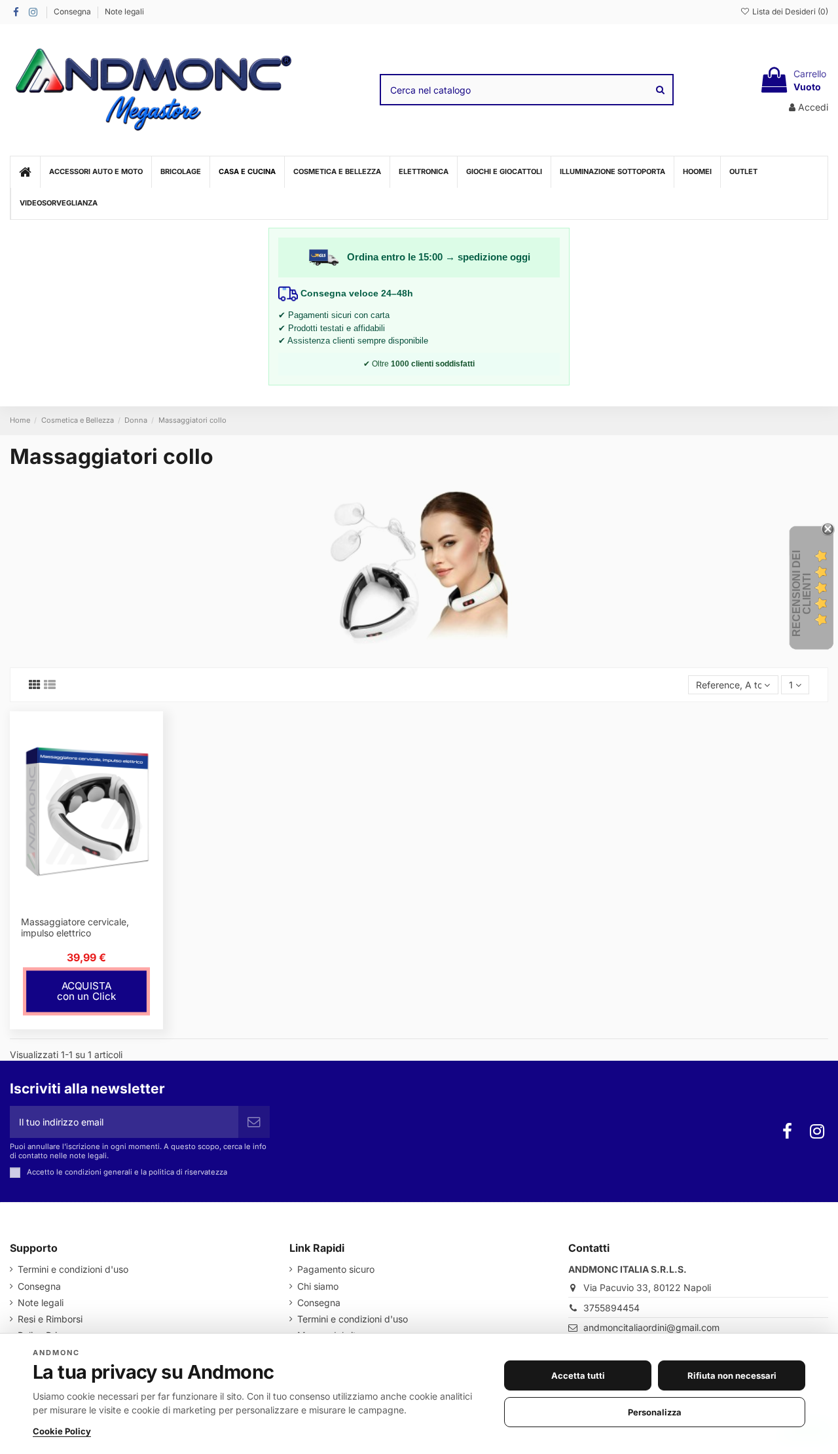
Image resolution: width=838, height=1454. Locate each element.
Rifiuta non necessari (731, 1375)
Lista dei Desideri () (789, 11)
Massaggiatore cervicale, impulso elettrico (75, 927)
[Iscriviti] (254, 1122)
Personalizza (655, 1412)
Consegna (73, 11)
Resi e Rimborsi (50, 1318)
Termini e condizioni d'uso (73, 1269)
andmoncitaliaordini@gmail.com (651, 1327)
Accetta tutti (578, 1375)
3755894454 (611, 1307)
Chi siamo (317, 1286)
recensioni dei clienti (801, 593)
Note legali (124, 11)
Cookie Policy (62, 1431)
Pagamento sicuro (335, 1269)
